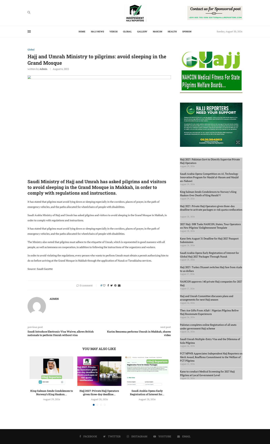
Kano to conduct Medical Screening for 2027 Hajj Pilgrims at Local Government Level (207, 373)
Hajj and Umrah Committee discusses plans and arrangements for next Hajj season (206, 297)
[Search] (29, 13)
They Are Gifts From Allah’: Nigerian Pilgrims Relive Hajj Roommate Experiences (209, 312)
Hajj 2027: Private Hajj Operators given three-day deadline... (99, 392)
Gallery (142, 31)
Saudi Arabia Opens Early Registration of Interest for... (147, 392)
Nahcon (157, 31)
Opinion (186, 31)
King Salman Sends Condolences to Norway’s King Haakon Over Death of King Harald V (208, 193)
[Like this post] (104, 285)
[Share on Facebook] (108, 285)
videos (113, 31)
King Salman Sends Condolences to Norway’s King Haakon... (51, 392)
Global (127, 31)
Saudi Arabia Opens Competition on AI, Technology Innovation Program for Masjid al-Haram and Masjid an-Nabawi (209, 177)
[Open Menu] (29, 31)
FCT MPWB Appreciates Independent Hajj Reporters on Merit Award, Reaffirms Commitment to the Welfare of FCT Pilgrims (211, 357)
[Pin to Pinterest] (115, 285)
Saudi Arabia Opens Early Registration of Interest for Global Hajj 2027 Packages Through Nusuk (209, 254)
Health (172, 31)
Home (82, 31)
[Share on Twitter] (111, 285)
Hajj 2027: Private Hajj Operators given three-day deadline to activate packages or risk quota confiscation (211, 209)
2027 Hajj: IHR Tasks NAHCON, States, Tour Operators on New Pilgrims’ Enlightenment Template (210, 226)
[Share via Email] (119, 285)
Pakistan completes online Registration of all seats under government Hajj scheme (208, 326)
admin (43, 69)
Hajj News (97, 31)
